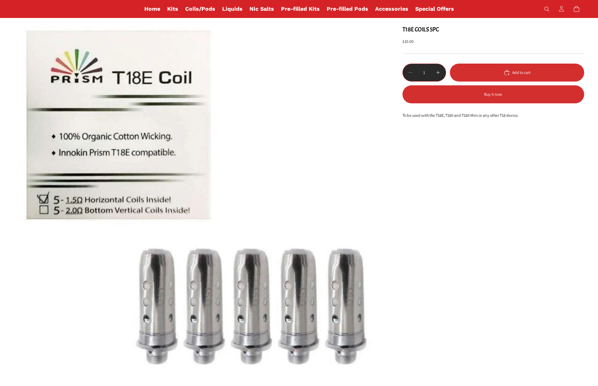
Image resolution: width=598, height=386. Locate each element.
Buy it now (493, 94)
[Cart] (576, 9)
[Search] (546, 9)
